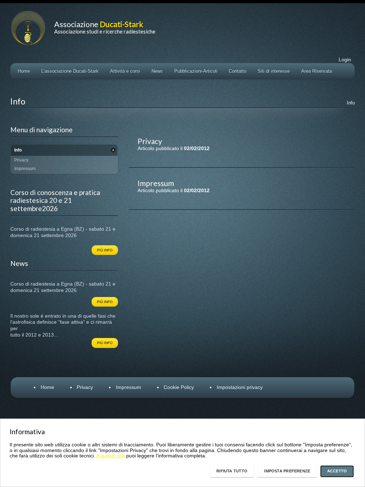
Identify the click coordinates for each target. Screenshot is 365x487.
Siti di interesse (274, 71)
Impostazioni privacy (240, 387)
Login (345, 59)
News (157, 71)
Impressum (128, 387)
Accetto (337, 471)
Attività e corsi (125, 71)
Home (24, 71)
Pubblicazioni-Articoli (195, 71)
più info (105, 250)
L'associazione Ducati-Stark (70, 71)
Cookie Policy (179, 387)
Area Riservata (316, 71)
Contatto (237, 71)
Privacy (85, 387)
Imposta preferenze (287, 471)
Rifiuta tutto (231, 471)
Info (351, 103)
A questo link (110, 455)
